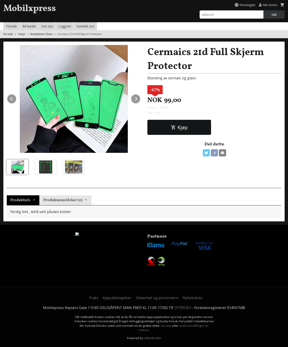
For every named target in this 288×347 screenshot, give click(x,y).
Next (140, 98)
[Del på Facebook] (214, 152)
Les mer (166, 326)
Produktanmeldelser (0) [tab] (62, 200)
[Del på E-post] (222, 152)
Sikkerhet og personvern (157, 297)
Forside (11, 26)
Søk (274, 14)
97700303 (183, 307)
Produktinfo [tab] (20, 200)
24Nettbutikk (152, 338)
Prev (16, 98)
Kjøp (183, 127)
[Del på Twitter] (206, 152)
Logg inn (64, 26)
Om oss (47, 26)
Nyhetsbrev (192, 297)
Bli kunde (29, 26)
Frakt (93, 297)
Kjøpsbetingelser (117, 297)
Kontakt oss (85, 26)
